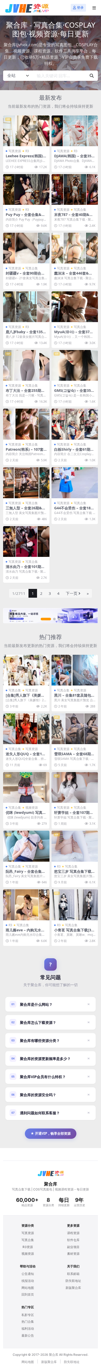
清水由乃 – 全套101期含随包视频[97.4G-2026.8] (25, 568)
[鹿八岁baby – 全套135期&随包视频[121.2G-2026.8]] (26, 306)
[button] (46, 619)
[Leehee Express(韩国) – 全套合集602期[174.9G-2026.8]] (26, 130)
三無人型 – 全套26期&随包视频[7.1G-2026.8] (26, 510)
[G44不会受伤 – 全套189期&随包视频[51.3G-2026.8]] (75, 482)
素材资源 (73, 1254)
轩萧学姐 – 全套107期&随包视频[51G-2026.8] (73, 814)
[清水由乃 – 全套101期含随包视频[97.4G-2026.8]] (26, 541)
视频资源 (31, 807)
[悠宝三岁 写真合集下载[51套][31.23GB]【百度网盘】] (75, 846)
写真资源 (15, 151)
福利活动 (27, 1328)
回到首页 (27, 1294)
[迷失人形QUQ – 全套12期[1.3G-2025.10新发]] (26, 728)
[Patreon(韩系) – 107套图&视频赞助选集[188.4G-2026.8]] (26, 424)
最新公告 (27, 1335)
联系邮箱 (73, 1274)
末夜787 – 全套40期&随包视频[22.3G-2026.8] (73, 216)
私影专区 (27, 1315)
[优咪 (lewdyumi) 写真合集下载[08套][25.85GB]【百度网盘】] (26, 787)
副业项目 (73, 1247)
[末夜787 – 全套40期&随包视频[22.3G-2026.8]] (75, 189)
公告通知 (27, 1274)
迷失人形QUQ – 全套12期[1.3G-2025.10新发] (25, 756)
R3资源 (28, 1247)
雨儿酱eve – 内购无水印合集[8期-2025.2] (25, 932)
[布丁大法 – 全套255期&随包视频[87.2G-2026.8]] (26, 365)
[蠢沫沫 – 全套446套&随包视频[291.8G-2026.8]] (75, 248)
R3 (27, 151)
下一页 (71, 593)
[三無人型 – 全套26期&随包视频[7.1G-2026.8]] (26, 482)
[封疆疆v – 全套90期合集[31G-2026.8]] (26, 248)
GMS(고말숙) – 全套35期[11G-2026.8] (74, 392)
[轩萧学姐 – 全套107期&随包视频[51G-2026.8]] (75, 787)
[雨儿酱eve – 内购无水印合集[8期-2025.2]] (26, 904)
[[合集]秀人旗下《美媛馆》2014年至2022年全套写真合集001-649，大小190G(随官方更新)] (26, 670)
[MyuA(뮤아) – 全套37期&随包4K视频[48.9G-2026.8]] (75, 306)
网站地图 (27, 1288)
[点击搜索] (91, 76)
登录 (80, 8)
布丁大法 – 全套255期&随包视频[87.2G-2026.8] (25, 392)
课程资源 (73, 1233)
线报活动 (27, 1281)
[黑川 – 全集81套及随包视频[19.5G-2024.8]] (75, 670)
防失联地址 (73, 1281)
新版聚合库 (73, 1288)
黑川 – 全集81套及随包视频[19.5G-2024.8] (74, 697)
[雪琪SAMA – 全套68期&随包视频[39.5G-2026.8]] (75, 728)
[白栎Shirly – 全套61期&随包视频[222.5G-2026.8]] (75, 424)
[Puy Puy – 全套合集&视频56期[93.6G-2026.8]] (26, 189)
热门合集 (27, 1321)
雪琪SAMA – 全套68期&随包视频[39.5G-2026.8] (74, 756)
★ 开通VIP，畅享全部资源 (51, 1133)
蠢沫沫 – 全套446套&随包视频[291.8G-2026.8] (73, 275)
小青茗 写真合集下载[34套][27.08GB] (73, 932)
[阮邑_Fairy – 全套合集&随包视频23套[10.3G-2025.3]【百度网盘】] (26, 846)
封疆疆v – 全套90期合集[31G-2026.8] (25, 275)
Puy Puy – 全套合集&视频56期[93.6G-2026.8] (25, 216)
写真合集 (80, 209)
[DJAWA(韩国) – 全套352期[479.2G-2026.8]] (75, 130)
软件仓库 (73, 1240)
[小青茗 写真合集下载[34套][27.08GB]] (75, 904)
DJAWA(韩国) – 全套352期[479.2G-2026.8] (73, 158)
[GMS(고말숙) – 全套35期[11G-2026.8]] (75, 365)
